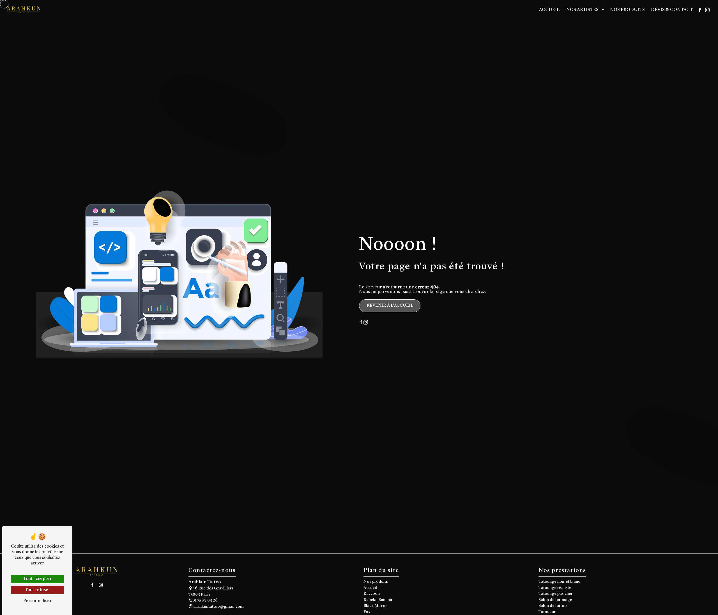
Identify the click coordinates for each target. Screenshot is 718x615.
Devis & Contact (672, 10)
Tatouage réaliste (554, 588)
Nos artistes (582, 10)
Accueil (549, 10)
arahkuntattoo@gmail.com (218, 607)
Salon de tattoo (552, 606)
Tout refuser (37, 590)
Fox (366, 612)
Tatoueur (547, 612)
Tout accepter (37, 579)
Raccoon (371, 594)
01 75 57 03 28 (205, 600)
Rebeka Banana (377, 600)
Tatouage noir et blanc (559, 582)
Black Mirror (375, 606)
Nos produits (627, 10)
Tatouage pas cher (555, 594)
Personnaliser (37, 601)
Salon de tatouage (555, 600)
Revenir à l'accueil (390, 305)
